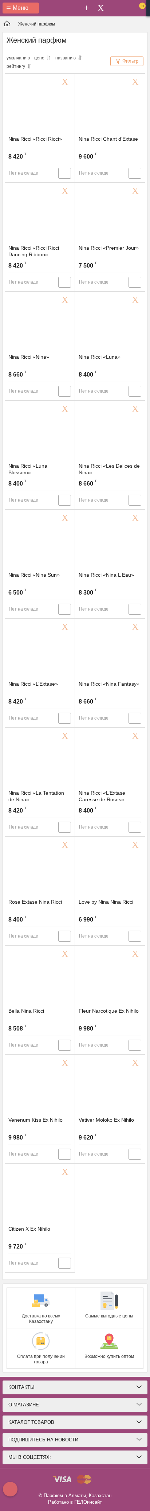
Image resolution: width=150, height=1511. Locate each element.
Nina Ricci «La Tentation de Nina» (36, 796)
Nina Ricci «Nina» (28, 357)
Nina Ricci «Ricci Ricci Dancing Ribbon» (33, 251)
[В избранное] (66, 82)
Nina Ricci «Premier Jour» (109, 248)
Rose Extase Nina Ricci (35, 902)
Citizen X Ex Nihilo (29, 1229)
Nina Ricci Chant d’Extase (108, 139)
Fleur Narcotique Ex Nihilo (109, 1011)
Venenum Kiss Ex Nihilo (35, 1120)
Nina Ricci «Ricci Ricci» (35, 139)
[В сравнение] (64, 173)
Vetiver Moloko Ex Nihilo (106, 1120)
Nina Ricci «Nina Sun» (34, 575)
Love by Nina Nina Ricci (106, 902)
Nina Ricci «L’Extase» (33, 684)
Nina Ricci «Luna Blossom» (27, 469)
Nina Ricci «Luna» (100, 357)
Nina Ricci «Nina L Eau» (106, 575)
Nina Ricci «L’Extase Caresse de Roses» (102, 796)
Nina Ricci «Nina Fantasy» (109, 684)
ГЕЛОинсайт (88, 1502)
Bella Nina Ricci (26, 1011)
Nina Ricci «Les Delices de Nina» (109, 469)
